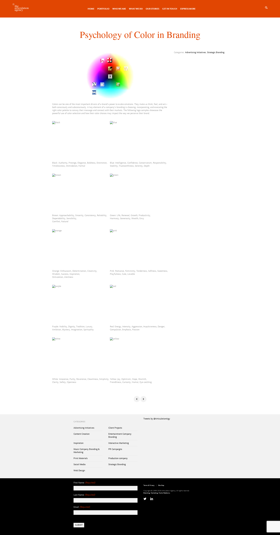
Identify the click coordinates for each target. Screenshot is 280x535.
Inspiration (78, 443)
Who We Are (119, 9)
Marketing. (154, 493)
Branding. (146, 493)
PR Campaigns (115, 449)
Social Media (80, 464)
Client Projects (115, 428)
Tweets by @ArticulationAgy (156, 419)
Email (82, 507)
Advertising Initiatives (195, 52)
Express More (187, 9)
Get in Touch (169, 9)
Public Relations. (164, 493)
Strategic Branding (215, 52)
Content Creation (82, 434)
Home (91, 9)
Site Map (161, 485)
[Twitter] (144, 499)
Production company (118, 458)
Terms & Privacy (148, 485)
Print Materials (81, 458)
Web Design (79, 471)
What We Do (136, 9)
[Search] (271, 7)
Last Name (84, 495)
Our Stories (152, 9)
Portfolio (103, 9)
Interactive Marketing (118, 443)
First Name (84, 483)
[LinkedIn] (151, 499)
